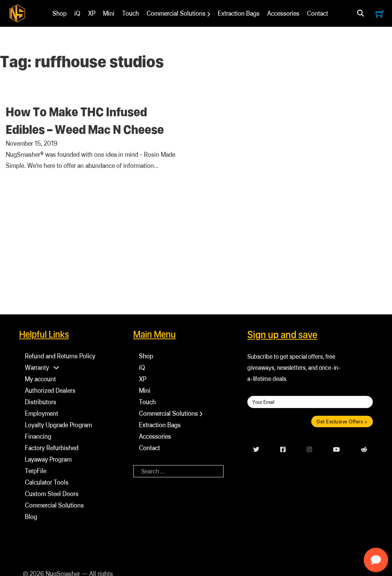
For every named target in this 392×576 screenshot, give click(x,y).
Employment (41, 413)
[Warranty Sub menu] (56, 367)
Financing (38, 436)
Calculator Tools (47, 482)
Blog (31, 517)
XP (91, 13)
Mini (108, 13)
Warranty (37, 367)
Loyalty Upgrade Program (58, 425)
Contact (317, 13)
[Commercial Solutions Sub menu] (208, 14)
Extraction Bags (239, 13)
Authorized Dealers (50, 390)
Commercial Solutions (176, 13)
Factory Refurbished (51, 448)
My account (40, 379)
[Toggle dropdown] (360, 13)
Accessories (283, 13)
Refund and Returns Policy (60, 356)
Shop (59, 13)
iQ (77, 13)
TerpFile (35, 471)
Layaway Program (48, 459)
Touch (130, 13)
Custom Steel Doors (51, 494)
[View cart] (380, 13)
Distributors (40, 402)
